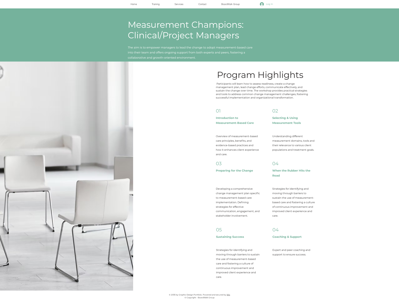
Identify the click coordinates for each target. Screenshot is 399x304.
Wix (228, 295)
